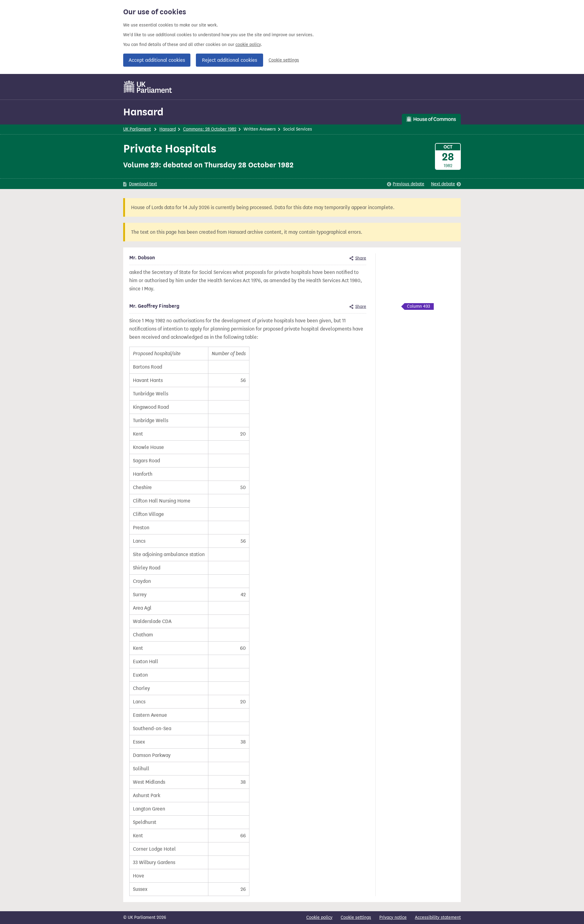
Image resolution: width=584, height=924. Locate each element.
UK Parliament (137, 129)
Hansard (143, 112)
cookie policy (248, 44)
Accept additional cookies (157, 60)
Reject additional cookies (229, 60)
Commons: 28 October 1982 (209, 129)
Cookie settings (284, 60)
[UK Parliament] (148, 86)
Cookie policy (319, 917)
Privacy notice (393, 917)
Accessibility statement (438, 917)
